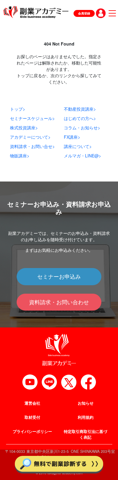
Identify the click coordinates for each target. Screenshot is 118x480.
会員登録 (84, 13)
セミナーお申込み (59, 276)
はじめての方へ (80, 118)
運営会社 (32, 403)
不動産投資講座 (80, 109)
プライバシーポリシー (32, 431)
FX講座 (72, 137)
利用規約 (85, 417)
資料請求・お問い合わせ (59, 302)
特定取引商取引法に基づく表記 (85, 434)
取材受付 (32, 417)
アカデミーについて (30, 137)
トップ (17, 109)
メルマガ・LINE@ (82, 156)
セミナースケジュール (32, 118)
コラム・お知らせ (82, 128)
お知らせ (85, 403)
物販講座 (19, 156)
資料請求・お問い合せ (32, 146)
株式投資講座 (24, 128)
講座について (78, 146)
